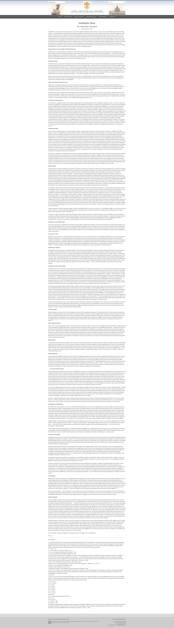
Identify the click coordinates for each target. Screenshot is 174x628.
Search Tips (111, 4)
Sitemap (123, 4)
